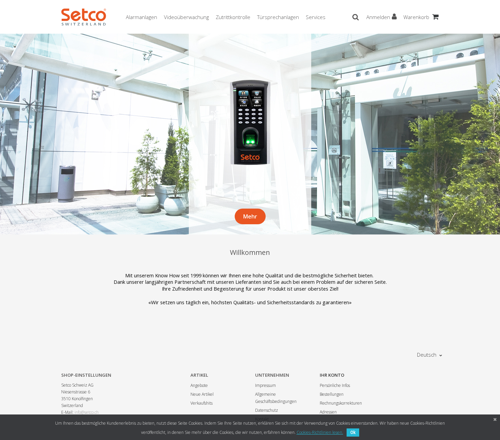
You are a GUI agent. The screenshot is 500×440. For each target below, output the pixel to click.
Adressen (328, 412)
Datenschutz (266, 410)
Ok (352, 432)
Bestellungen (332, 394)
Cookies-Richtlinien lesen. (320, 432)
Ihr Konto (332, 375)
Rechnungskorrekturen (341, 403)
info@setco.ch (86, 412)
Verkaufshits (201, 403)
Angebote (199, 385)
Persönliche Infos (335, 385)
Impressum (265, 385)
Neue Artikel (202, 394)
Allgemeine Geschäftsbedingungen (276, 397)
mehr (250, 216)
